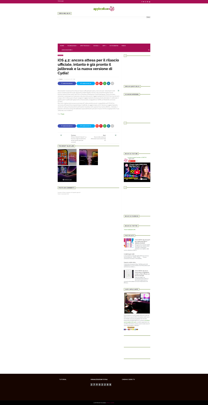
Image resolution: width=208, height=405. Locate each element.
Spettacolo (84, 45)
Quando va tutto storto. (130, 262)
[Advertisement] (104, 29)
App (104, 45)
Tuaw (62, 114)
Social (95, 45)
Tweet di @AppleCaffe (129, 229)
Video (124, 45)
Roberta (60, 79)
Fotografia (114, 45)
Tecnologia (71, 45)
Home (62, 45)
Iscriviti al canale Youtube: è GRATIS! (137, 157)
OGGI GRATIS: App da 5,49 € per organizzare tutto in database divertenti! (142, 241)
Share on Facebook (67, 83)
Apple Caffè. (110, 402)
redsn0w (60, 55)
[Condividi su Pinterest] (112, 83)
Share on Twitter (86, 83)
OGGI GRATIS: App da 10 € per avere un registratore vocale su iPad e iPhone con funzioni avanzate (142, 273)
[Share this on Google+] (97, 83)
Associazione (67, 50)
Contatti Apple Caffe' (129, 254)
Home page (61, 1)
